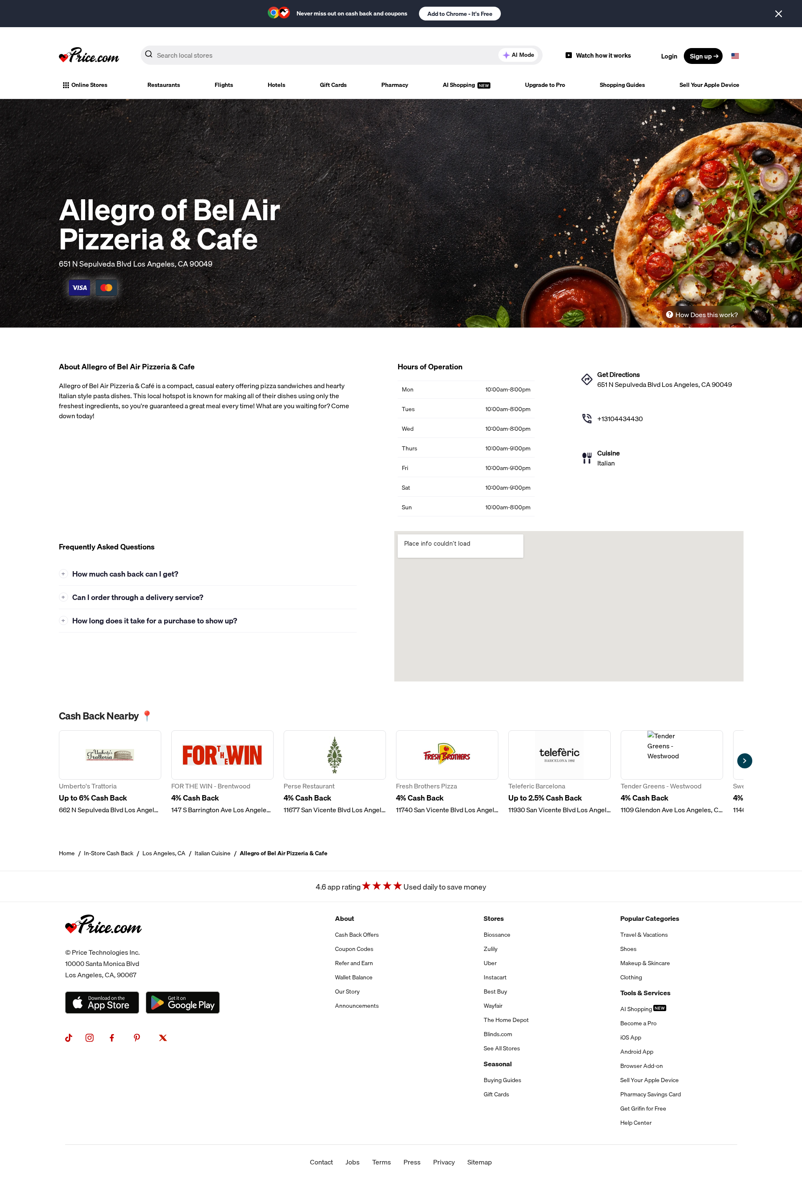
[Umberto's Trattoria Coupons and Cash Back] (110, 772)
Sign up (701, 56)
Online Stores (89, 84)
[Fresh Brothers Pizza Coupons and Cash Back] (447, 772)
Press (412, 1162)
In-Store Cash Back (108, 853)
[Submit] (148, 55)
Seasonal (498, 1064)
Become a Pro (638, 1023)
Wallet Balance (354, 977)
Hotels (276, 84)
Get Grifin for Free (643, 1108)
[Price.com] (103, 941)
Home (67, 853)
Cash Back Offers (357, 934)
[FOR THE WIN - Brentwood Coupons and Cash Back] (222, 772)
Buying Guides (502, 1080)
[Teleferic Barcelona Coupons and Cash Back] (559, 772)
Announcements (357, 1005)
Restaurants (163, 84)
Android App (636, 1051)
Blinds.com (498, 1034)
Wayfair (493, 1005)
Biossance (497, 934)
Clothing (631, 977)
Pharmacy (394, 84)
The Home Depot (506, 1019)
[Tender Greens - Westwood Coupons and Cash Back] (672, 772)
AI (523, 54)
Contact (321, 1162)
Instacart (495, 977)
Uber (490, 963)
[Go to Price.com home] (89, 56)
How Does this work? (706, 314)
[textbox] (735, 56)
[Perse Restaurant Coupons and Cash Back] (335, 772)
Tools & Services (645, 992)
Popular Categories (649, 918)
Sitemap (479, 1162)
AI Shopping (459, 84)
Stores (494, 918)
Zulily (490, 948)
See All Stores (502, 1048)
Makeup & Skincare (645, 963)
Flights (224, 84)
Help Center (636, 1122)
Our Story (347, 991)
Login (669, 56)
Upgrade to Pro (545, 84)
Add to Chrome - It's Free (459, 13)
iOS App (630, 1037)
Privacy (444, 1162)
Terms (381, 1162)
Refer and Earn (354, 963)
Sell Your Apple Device (709, 84)
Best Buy (495, 991)
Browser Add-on (641, 1065)
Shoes (628, 948)
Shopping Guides (622, 84)
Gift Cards (333, 84)
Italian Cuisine (213, 853)
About (344, 918)
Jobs (352, 1162)
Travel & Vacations (644, 934)
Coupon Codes (354, 948)
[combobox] (342, 55)
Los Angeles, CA (163, 853)
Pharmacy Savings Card (650, 1094)
